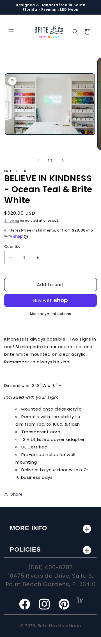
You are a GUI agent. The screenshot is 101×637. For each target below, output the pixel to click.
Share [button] (17, 494)
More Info (28, 528)
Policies (25, 549)
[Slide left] (38, 160)
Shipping (11, 221)
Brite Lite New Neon (59, 626)
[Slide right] (63, 160)
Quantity (12, 246)
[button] (11, 32)
